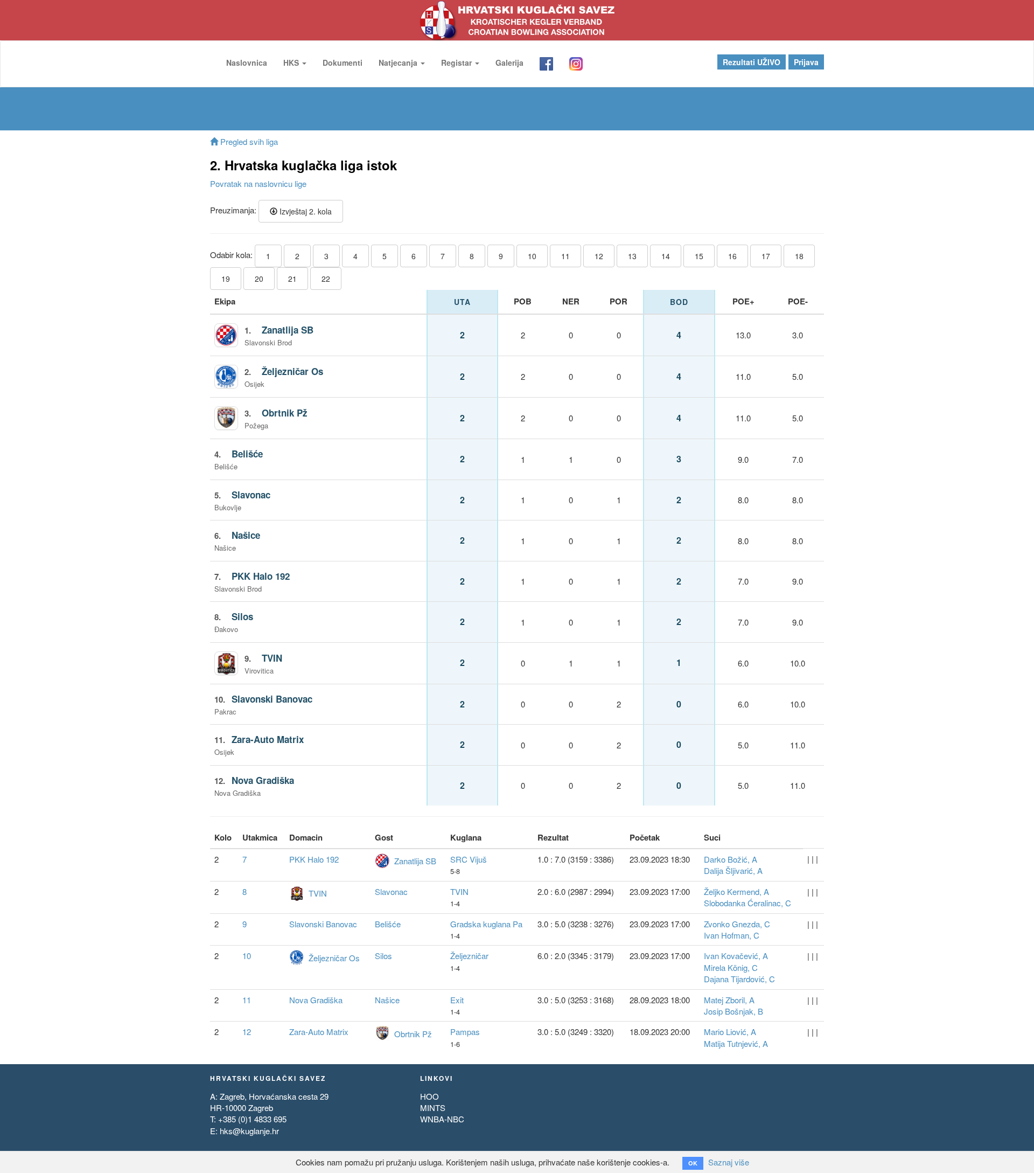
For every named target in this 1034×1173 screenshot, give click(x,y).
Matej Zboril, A (729, 999)
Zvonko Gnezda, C (737, 923)
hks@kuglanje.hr (249, 1130)
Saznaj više (728, 1162)
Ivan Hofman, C (731, 935)
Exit (457, 999)
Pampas (465, 1031)
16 (732, 256)
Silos (242, 616)
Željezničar (469, 955)
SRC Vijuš (468, 859)
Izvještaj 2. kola (304, 211)
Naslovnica (246, 62)
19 (225, 278)
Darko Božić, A (730, 859)
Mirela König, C (731, 967)
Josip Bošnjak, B (733, 1011)
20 (259, 278)
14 (665, 256)
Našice (246, 535)
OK (692, 1163)
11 (565, 256)
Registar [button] (457, 62)
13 (632, 256)
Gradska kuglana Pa (486, 923)
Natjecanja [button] (399, 62)
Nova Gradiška (263, 780)
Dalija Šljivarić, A (733, 870)
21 (292, 278)
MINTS (432, 1107)
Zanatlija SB (287, 329)
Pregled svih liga (248, 141)
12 (599, 256)
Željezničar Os (292, 371)
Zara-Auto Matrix (268, 739)
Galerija (509, 62)
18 (799, 256)
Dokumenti (342, 62)
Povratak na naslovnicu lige (258, 183)
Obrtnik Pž (285, 412)
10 (532, 256)
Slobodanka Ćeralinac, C (747, 902)
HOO (429, 1096)
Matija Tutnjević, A (736, 1043)
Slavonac (251, 494)
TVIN (272, 657)
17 (765, 256)
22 (326, 278)
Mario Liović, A (730, 1031)
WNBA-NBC (442, 1119)
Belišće (247, 453)
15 (699, 256)
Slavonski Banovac (272, 698)
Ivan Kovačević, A (736, 955)
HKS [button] (292, 62)
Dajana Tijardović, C (739, 978)
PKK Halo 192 (261, 576)
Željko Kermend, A (736, 891)
